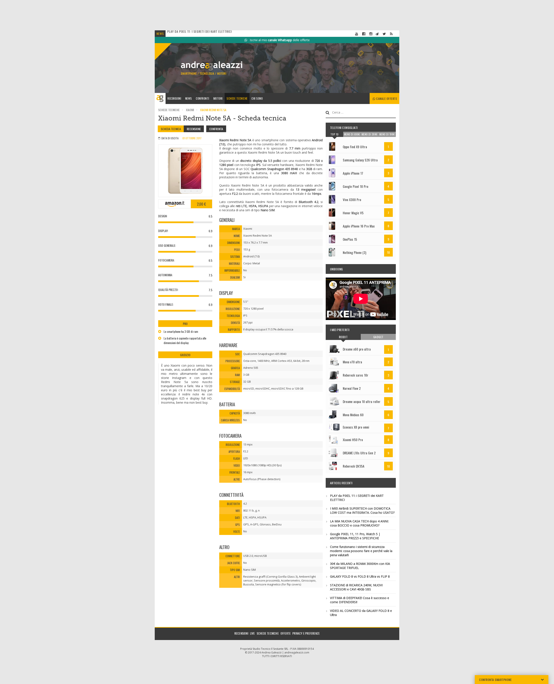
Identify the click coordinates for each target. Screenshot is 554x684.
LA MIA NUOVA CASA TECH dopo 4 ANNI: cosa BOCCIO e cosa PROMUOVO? (359, 523)
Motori (218, 98)
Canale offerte (386, 98)
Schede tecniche (237, 98)
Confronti (202, 98)
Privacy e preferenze (306, 633)
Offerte (285, 633)
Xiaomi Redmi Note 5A (213, 109)
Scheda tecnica (171, 129)
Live (252, 633)
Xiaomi (190, 109)
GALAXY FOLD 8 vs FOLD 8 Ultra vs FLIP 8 (360, 576)
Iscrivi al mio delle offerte (278, 40)
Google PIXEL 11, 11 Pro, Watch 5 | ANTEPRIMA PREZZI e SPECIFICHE (355, 536)
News (188, 98)
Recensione (194, 129)
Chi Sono (257, 98)
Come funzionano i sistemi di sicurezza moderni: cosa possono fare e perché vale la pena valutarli (361, 551)
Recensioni (174, 98)
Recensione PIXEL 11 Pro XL (186, 33)
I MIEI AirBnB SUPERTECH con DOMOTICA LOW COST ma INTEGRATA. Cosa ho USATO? (362, 510)
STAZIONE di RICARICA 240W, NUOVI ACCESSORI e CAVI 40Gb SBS (356, 587)
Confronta (216, 129)
